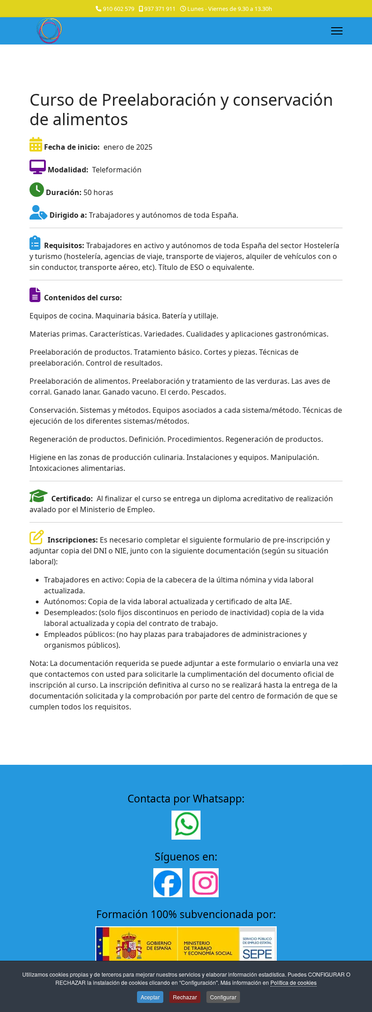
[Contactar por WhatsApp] (186, 825)
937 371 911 (160, 9)
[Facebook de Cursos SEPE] (167, 882)
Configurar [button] (223, 997)
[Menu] (337, 30)
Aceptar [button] (150, 997)
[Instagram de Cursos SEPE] (204, 882)
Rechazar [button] (185, 997)
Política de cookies (293, 982)
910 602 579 (118, 9)
